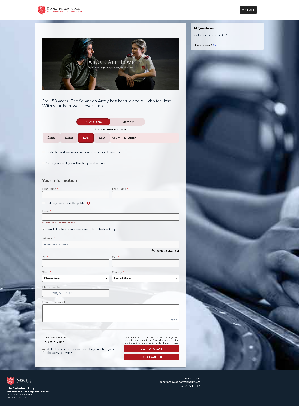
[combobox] (46, 293)
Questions (205, 28)
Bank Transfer (151, 357)
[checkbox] (81, 151)
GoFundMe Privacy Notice (164, 343)
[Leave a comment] (110, 313)
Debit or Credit (151, 348)
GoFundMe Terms (138, 343)
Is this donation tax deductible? (211, 35)
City (114, 257)
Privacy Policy (159, 340)
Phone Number (51, 287)
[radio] (95, 121)
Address (47, 238)
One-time (95, 121)
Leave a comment (53, 302)
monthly (128, 121)
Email (45, 211)
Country (117, 272)
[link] (60, 10)
